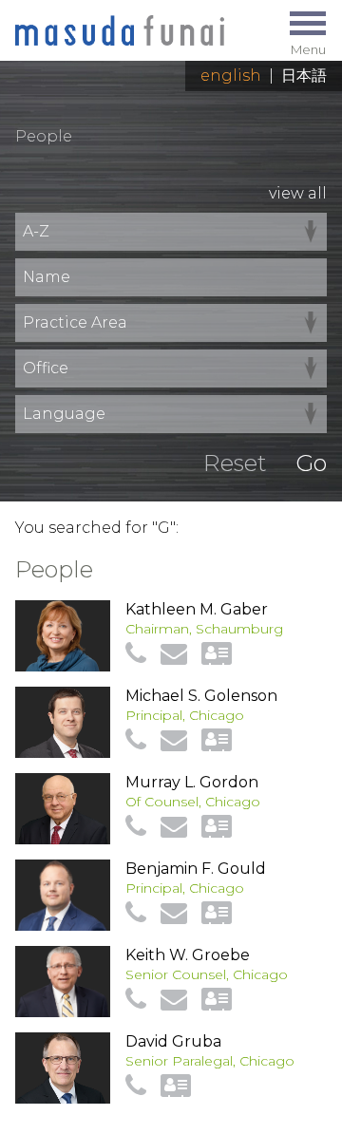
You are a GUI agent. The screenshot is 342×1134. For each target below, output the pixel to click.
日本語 (304, 75)
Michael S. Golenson (201, 696)
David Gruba (173, 1041)
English (230, 75)
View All (298, 193)
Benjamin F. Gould (195, 869)
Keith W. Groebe (187, 955)
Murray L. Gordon (191, 782)
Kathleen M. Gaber (196, 609)
